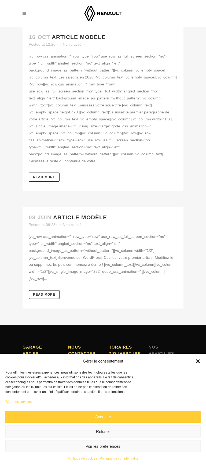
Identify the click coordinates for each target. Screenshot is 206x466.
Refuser (103, 431)
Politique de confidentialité (119, 458)
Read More (44, 177)
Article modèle (79, 37)
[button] (198, 361)
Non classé (72, 44)
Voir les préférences (103, 446)
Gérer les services (18, 402)
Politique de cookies (82, 458)
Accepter (103, 416)
